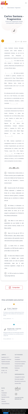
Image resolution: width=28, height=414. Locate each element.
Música (3, 399)
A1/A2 (3, 370)
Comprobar (16, 287)
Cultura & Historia (5, 403)
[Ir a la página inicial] (3, 8)
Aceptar (6, 412)
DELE (3, 390)
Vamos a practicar (6, 363)
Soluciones (24, 41)
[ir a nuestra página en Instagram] (16, 394)
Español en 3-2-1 (5, 357)
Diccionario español (19, 379)
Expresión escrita (19, 365)
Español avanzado (6, 361)
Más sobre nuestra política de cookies (17, 412)
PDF (18, 41)
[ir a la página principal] (4, 3)
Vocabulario (17, 359)
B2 (2, 372)
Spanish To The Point (6, 359)
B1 (6, 370)
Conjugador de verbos (20, 377)
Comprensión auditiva (20, 363)
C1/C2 (5, 372)
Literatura (4, 401)
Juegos (16, 370)
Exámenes (17, 368)
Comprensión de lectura (20, 361)
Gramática (17, 357)
